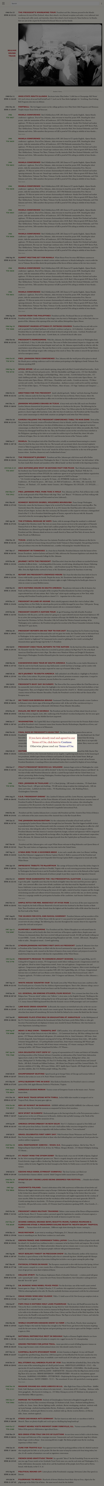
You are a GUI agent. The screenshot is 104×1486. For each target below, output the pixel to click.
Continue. (66, 742)
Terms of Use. (66, 746)
